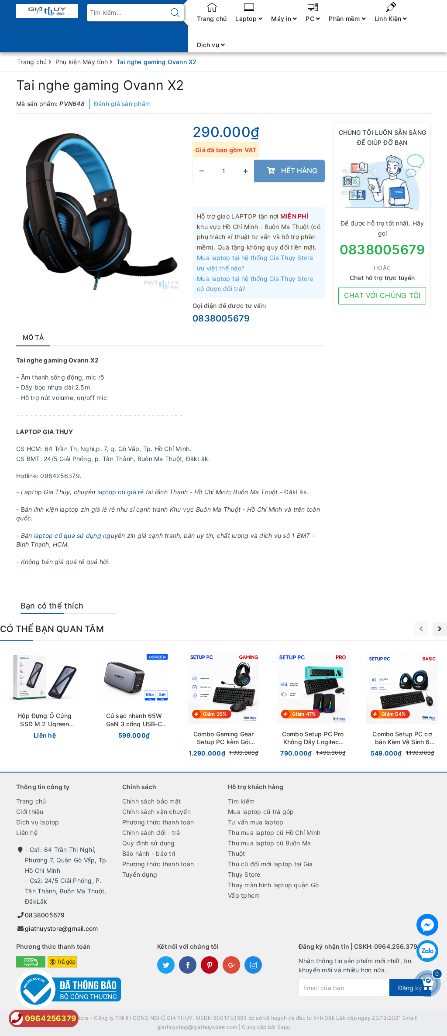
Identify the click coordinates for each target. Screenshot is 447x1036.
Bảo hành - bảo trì (148, 853)
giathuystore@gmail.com (61, 928)
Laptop (246, 18)
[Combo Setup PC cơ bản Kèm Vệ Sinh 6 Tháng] (402, 706)
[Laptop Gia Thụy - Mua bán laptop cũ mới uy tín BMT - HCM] (47, 8)
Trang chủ (212, 18)
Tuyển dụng (140, 874)
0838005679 (221, 318)
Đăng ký (410, 988)
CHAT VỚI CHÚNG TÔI (382, 295)
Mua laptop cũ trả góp (261, 811)
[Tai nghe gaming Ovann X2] (100, 206)
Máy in (282, 18)
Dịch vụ (209, 44)
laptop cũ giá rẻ (121, 492)
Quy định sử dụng (148, 843)
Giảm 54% (394, 714)
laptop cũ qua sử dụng (67, 535)
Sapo (283, 1027)
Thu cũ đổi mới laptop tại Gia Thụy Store (270, 869)
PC (311, 18)
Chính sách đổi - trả (151, 832)
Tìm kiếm (241, 801)
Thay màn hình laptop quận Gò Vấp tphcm (273, 890)
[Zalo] (427, 951)
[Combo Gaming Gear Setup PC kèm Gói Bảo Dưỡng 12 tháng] (223, 706)
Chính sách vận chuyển (156, 811)
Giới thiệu (30, 811)
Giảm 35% (215, 714)
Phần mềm (345, 18)
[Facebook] (427, 925)
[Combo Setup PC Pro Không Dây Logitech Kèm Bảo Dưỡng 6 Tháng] (312, 706)
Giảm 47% (304, 714)
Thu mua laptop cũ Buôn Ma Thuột (269, 848)
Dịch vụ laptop (37, 822)
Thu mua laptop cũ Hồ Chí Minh (274, 832)
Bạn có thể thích (52, 605)
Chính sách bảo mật (151, 801)
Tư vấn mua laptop (255, 822)
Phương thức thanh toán (158, 822)
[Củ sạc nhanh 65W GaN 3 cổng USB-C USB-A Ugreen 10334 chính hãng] (134, 697)
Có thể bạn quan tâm (52, 629)
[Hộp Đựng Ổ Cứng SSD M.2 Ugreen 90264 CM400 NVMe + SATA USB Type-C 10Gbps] (44, 697)
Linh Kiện (389, 18)
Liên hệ (27, 832)
